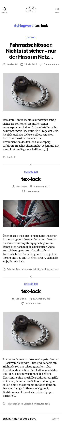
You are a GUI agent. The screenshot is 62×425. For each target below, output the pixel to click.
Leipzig (36, 269)
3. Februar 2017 (41, 186)
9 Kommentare (33, 303)
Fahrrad (11, 269)
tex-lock (11, 157)
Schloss (45, 269)
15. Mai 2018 (30, 64)
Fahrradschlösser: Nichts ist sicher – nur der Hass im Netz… (31, 51)
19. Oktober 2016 (41, 298)
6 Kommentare (51, 64)
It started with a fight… (24, 418)
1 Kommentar (33, 191)
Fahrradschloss (24, 269)
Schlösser (31, 172)
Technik (31, 37)
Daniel (14, 64)
